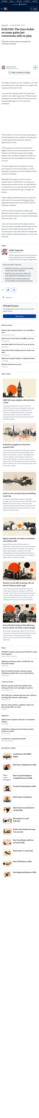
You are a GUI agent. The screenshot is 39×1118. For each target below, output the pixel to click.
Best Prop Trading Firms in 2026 (24, 765)
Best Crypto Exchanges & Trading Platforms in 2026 (22, 777)
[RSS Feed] (14, 290)
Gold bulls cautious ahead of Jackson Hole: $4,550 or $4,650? (17, 730)
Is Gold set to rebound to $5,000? (13, 739)
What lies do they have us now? (11, 364)
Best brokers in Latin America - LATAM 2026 (24, 809)
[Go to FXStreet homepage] (5, 9)
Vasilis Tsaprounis (11, 66)
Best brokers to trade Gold (23, 851)
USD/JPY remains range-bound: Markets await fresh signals (19, 653)
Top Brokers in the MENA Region (22, 755)
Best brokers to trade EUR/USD (21, 820)
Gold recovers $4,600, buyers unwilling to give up (17, 338)
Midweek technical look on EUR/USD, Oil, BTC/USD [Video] (17, 663)
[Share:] (35, 67)
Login (35, 9)
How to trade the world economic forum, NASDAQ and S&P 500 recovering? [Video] (17, 672)
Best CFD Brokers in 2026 (22, 861)
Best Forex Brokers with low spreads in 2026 (23, 841)
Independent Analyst (12, 68)
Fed (25, 224)
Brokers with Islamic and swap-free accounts (24, 830)
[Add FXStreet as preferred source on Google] (19, 72)
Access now (19, 316)
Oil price (11, 1)
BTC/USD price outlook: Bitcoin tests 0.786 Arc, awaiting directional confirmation (19, 696)
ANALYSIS (4, 25)
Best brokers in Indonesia (22, 797)
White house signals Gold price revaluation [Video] (18, 358)
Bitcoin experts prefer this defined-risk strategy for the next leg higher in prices (17, 687)
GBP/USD (34, 1)
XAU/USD (19, 1)
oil (9, 140)
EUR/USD (27, 1)
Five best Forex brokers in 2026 (24, 786)
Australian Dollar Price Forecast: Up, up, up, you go (18, 344)
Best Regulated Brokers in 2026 (24, 872)
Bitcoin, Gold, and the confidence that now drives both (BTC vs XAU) (17, 706)
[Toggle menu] (1, 8)
